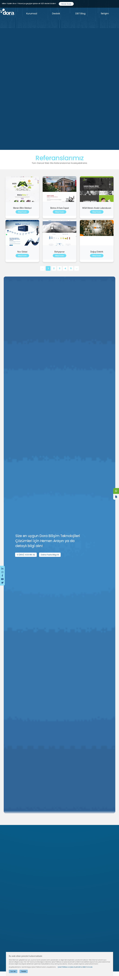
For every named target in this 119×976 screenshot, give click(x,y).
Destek (56, 13)
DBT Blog (80, 13)
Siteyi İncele (22, 212)
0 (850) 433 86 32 (26, 554)
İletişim (105, 13)
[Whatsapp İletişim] (116, 491)
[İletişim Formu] (116, 497)
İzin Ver (13, 971)
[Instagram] (2, 572)
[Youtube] (2, 579)
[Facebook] (2, 575)
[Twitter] (2, 582)
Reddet (23, 971)
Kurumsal (31, 13)
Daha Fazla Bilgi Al (50, 554)
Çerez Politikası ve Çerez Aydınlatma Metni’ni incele (75, 967)
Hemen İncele (66, 4)
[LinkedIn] (2, 568)
